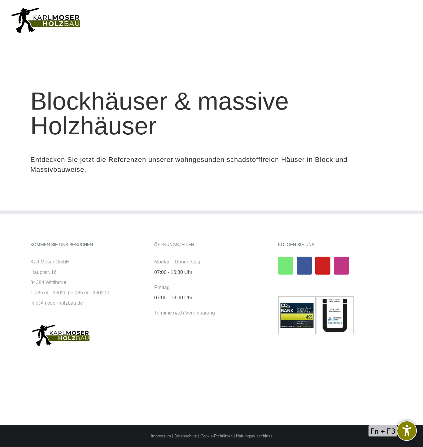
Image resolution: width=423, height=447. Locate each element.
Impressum (161, 436)
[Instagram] (341, 266)
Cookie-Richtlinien (216, 436)
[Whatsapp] (285, 266)
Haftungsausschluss (254, 436)
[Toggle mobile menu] (411, 24)
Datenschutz (185, 436)
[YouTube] (322, 266)
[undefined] (407, 431)
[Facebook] (304, 266)
